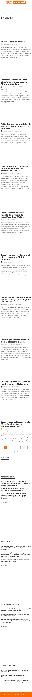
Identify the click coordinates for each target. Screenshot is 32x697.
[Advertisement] (16, 9)
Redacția (5, 219)
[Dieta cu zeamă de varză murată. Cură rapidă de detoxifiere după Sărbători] (16, 201)
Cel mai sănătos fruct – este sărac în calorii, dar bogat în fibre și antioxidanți (14, 82)
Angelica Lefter (7, 344)
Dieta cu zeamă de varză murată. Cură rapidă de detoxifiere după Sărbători (13, 215)
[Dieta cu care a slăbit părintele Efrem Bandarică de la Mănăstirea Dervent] (16, 410)
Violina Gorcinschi (7, 87)
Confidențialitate (20, 694)
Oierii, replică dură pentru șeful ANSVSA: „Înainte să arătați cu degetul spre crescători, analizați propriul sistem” (16, 483)
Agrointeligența (8, 477)
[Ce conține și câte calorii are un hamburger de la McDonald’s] (16, 370)
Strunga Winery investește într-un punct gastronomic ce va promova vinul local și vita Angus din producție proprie (15, 554)
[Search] (29, 2)
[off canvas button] (2, 2)
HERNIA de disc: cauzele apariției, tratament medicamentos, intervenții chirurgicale (15, 681)
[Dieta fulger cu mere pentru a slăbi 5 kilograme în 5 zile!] (16, 328)
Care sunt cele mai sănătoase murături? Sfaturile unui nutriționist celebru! (14, 168)
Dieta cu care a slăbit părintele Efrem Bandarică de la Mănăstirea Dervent (15, 424)
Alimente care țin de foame (13, 42)
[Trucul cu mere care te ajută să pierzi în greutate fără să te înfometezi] (16, 243)
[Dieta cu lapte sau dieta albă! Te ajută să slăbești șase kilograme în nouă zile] (16, 286)
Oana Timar (6, 44)
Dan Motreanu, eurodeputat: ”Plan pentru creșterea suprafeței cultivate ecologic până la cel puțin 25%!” (15, 620)
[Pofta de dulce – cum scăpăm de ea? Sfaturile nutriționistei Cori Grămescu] (16, 112)
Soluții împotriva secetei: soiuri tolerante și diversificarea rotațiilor (15, 615)
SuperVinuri (5, 541)
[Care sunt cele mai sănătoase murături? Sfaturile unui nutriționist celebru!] (16, 155)
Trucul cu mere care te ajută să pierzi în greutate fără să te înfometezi (15, 257)
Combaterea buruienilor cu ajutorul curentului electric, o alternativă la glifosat (16, 609)
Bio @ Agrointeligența (10, 604)
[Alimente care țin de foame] (16, 30)
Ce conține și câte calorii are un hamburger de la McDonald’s (15, 383)
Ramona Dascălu (7, 131)
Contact (5, 694)
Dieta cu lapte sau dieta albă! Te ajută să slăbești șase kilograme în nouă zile (16, 299)
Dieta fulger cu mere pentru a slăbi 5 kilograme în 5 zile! (15, 341)
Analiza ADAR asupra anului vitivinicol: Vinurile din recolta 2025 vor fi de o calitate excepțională (16, 547)
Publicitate (11, 694)
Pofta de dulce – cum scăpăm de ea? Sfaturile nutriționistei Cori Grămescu (16, 126)
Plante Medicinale (8, 665)
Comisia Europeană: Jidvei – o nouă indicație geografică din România (15, 560)
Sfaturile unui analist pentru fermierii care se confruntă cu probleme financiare (15, 489)
